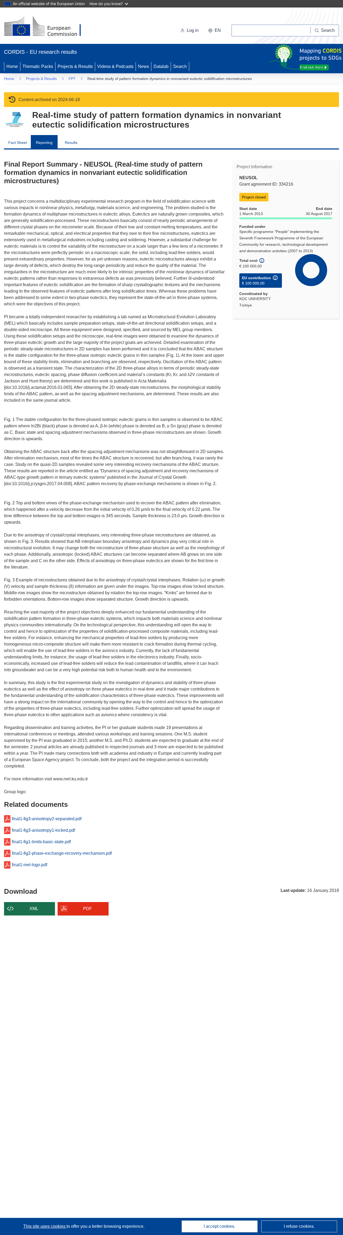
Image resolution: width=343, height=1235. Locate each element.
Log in (193, 30)
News (143, 66)
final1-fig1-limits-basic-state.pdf (41, 842)
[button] (214, 30)
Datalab (161, 66)
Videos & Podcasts (115, 66)
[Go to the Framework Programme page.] (14, 119)
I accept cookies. (219, 1226)
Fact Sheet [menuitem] (17, 142)
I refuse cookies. (299, 1226)
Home (12, 66)
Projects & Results (75, 66)
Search (180, 66)
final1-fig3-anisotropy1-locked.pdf (43, 830)
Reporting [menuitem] (44, 142)
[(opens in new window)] (47, 26)
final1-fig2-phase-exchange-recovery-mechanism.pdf (62, 853)
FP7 (72, 78)
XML (33, 908)
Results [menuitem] (71, 142)
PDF (87, 908)
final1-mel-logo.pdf (29, 865)
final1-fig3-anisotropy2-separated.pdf (46, 819)
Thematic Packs (38, 66)
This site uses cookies (44, 1226)
